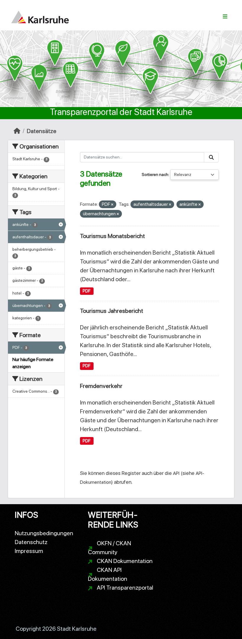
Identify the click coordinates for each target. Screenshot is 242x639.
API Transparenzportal (125, 587)
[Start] (17, 131)
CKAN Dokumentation (125, 560)
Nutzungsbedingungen (44, 533)
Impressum (29, 550)
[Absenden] (211, 157)
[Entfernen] (112, 205)
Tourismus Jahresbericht (111, 310)
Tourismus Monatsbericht (112, 236)
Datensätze (41, 131)
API (176, 473)
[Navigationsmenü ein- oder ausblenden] (225, 16)
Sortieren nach (155, 174)
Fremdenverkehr (101, 385)
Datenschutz (31, 542)
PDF (87, 291)
